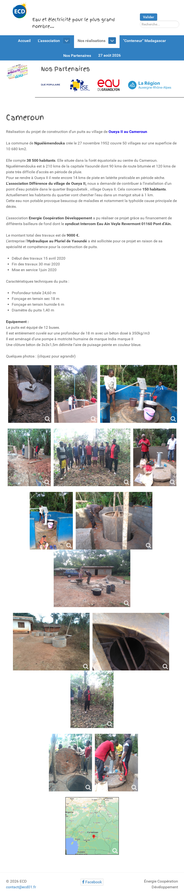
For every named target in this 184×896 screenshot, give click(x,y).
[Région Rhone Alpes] (109, 85)
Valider (148, 17)
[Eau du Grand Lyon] (67, 85)
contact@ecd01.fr (21, 887)
